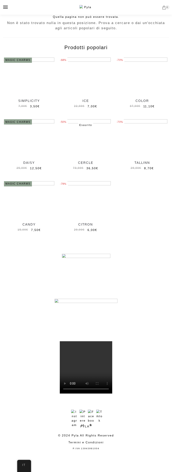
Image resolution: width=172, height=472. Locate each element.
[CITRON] (86, 200)
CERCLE (85, 162)
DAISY (29, 162)
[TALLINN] (142, 138)
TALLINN (142, 162)
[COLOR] (142, 76)
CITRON (85, 224)
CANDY (29, 224)
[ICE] (86, 76)
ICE (85, 101)
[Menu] (5, 7)
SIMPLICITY (29, 101)
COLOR (142, 101)
